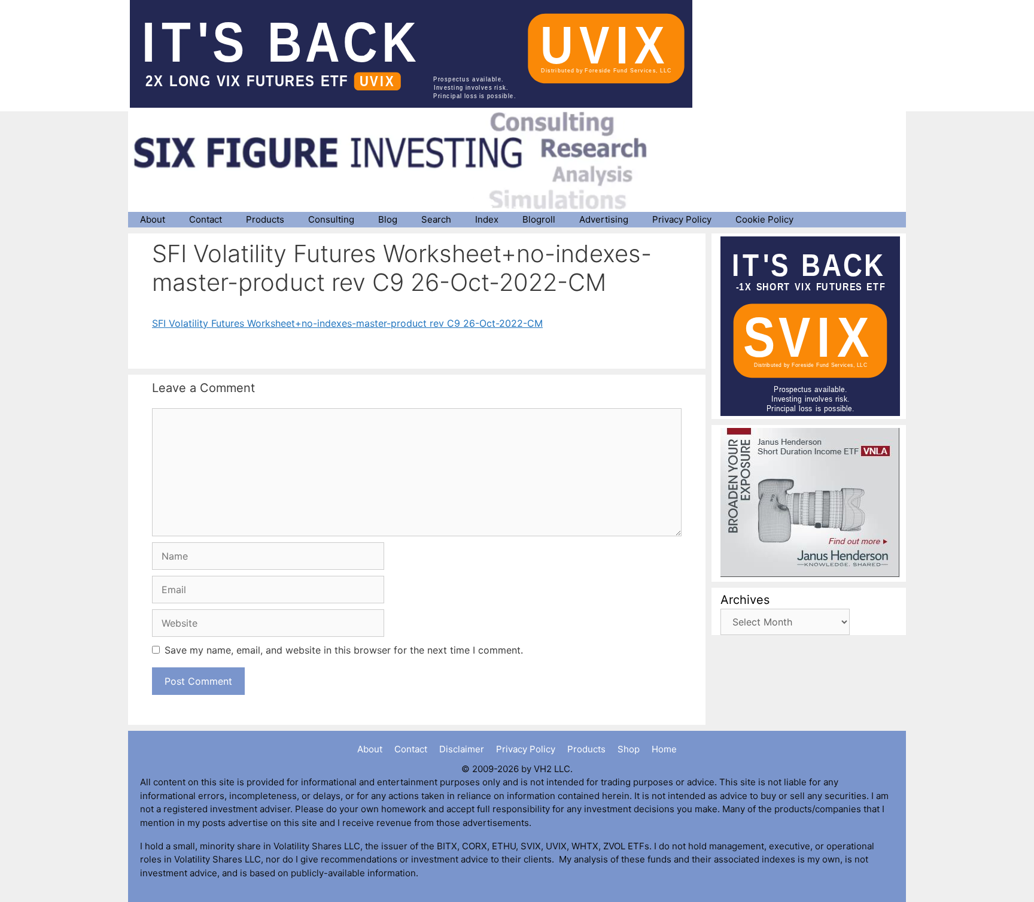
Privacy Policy (681, 219)
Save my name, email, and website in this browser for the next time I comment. (344, 650)
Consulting (331, 219)
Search (436, 219)
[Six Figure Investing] (400, 160)
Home (664, 749)
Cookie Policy (764, 219)
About (152, 219)
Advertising (603, 219)
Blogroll (538, 219)
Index (486, 219)
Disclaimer (461, 749)
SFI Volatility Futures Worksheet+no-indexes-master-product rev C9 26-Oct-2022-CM (347, 323)
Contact (205, 219)
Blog (387, 219)
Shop (629, 749)
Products (265, 219)
